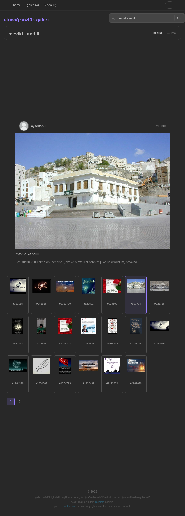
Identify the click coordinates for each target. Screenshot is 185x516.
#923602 (112, 303)
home (17, 5)
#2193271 (112, 383)
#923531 (89, 303)
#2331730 (65, 303)
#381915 (18, 303)
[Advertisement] (92, 76)
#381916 (41, 303)
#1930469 (88, 383)
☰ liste (171, 33)
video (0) (50, 5)
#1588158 (136, 343)
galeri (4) (33, 5)
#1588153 (112, 343)
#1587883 (88, 343)
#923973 (18, 343)
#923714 (136, 303)
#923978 (41, 343)
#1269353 (65, 343)
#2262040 (136, 383)
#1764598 (18, 383)
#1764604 (41, 383)
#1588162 (159, 343)
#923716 (159, 303)
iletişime (99, 501)
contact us (69, 506)
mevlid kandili (23, 33)
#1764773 (65, 383)
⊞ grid (157, 33)
